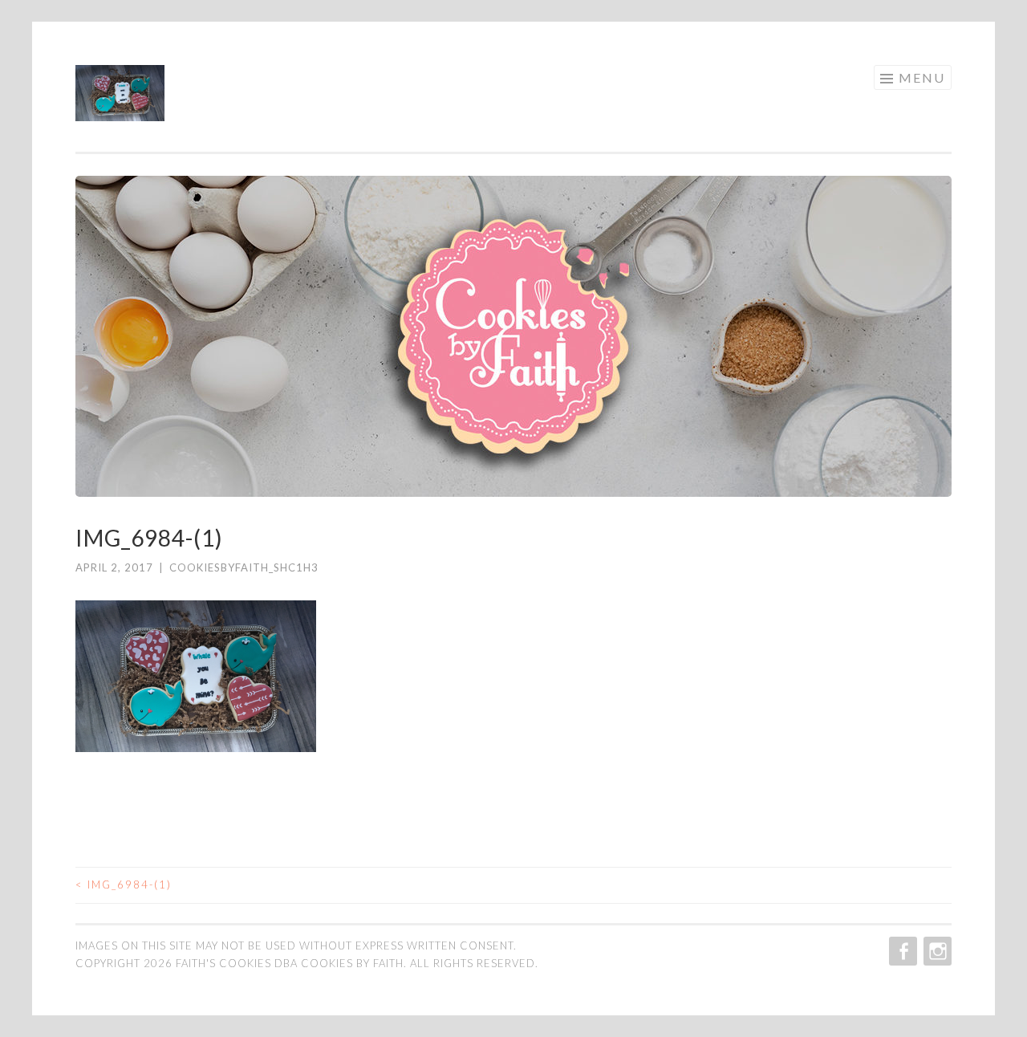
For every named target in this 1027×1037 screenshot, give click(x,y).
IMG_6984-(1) (123, 884)
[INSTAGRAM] (936, 951)
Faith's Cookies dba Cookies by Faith (290, 963)
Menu (922, 77)
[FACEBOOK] (901, 951)
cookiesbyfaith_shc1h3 (244, 567)
